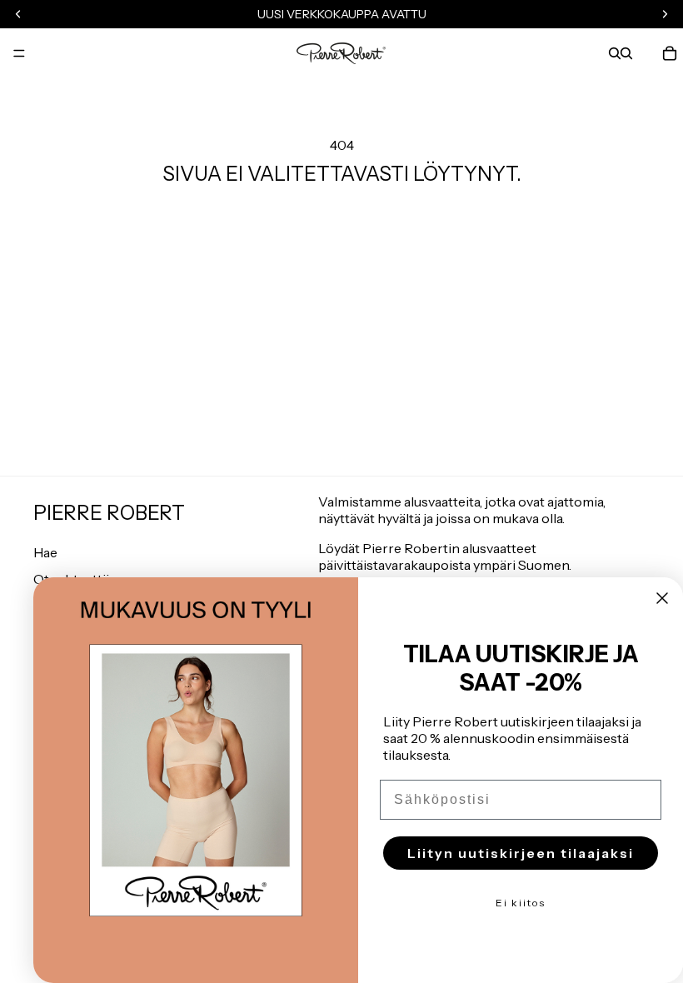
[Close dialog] (662, 598)
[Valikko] (19, 53)
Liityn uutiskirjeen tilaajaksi (520, 853)
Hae (45, 552)
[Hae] (614, 53)
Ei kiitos (521, 902)
